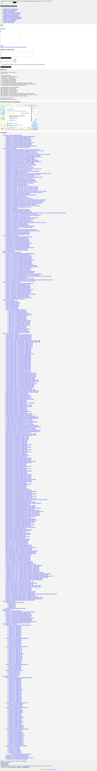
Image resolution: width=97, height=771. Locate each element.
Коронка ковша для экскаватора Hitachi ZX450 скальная (18, 478)
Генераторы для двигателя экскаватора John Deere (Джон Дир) (20, 142)
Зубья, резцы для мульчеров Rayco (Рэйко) (17, 329)
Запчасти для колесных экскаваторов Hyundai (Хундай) (18, 286)
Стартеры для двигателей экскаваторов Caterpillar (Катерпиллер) (20, 611)
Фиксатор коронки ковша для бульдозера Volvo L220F (18, 580)
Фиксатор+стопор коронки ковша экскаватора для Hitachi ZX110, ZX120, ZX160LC (24, 597)
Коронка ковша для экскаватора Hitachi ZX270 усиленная (19, 476)
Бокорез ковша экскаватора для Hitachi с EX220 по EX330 (19, 405)
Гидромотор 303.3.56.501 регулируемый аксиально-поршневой (20, 157)
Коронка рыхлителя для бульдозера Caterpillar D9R (17, 540)
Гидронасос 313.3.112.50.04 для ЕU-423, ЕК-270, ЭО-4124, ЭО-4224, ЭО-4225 (23, 215)
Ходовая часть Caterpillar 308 (14, 678)
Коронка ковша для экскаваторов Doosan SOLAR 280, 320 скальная (21, 493)
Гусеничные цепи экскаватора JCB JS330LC (21, 754)
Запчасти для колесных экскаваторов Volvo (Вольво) (17, 296)
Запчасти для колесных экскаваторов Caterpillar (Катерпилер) (19, 283)
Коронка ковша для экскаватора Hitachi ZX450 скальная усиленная (21, 479)
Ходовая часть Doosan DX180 (15, 705)
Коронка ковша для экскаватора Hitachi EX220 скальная (18, 457)
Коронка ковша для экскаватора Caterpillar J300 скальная (18, 444)
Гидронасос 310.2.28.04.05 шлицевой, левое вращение (18, 193)
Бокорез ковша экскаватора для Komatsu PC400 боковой (18, 411)
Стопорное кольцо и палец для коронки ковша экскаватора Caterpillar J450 (22, 570)
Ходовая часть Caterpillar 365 (14, 699)
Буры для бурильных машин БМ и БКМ (15, 602)
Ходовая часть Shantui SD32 (14, 669)
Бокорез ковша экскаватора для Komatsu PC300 (16, 408)
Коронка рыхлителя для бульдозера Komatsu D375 (17, 542)
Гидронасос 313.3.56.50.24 (12, 228)
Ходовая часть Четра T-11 (14, 671)
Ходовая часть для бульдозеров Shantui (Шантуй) (17, 664)
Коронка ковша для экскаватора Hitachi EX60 (16, 464)
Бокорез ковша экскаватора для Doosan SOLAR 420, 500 (18, 398)
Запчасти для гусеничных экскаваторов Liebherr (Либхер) (19, 263)
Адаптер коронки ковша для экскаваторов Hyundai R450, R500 (20, 387)
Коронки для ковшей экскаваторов (11, 16)
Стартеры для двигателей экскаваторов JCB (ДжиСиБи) (18, 616)
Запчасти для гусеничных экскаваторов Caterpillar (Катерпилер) (20, 253)
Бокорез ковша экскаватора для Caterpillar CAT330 (17, 393)
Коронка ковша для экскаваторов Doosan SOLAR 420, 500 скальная (21, 498)
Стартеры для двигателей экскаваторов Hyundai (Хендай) (19, 615)
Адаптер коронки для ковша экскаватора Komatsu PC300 (18, 335)
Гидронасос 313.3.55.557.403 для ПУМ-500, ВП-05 (17, 224)
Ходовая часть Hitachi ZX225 (14, 715)
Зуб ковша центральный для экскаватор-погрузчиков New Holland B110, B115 (23, 426)
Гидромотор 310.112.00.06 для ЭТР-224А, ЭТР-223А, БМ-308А (20, 162)
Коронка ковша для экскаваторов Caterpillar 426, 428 (17, 488)
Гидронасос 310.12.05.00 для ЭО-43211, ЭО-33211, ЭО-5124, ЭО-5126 (21, 190)
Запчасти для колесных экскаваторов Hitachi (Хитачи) (18, 285)
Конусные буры (12, 603)
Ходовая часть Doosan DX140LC (15, 703)
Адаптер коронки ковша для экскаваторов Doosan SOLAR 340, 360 (21, 375)
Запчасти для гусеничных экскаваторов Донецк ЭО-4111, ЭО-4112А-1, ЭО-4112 (24, 273)
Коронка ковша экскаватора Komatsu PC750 (16, 537)
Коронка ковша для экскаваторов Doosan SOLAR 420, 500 (19, 497)
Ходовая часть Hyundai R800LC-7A (16, 744)
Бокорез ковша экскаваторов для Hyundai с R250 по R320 (19, 414)
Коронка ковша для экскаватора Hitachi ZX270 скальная (18, 475)
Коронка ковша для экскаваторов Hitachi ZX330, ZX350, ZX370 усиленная (22, 512)
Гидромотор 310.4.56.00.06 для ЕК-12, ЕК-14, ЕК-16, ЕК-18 (19, 178)
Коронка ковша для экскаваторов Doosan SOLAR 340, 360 (19, 494)
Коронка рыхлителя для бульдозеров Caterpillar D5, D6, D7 (19, 545)
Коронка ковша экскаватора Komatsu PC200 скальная (18, 530)
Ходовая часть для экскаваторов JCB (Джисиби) (17, 745)
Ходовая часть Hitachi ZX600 (14, 724)
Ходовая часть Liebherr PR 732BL (15, 653)
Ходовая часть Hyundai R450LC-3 (16, 740)
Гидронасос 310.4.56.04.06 (12, 208)
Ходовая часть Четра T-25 (14, 675)
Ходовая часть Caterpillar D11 (15, 628)
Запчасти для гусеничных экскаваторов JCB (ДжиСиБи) (18, 258)
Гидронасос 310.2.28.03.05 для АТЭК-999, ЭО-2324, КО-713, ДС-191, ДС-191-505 (24, 192)
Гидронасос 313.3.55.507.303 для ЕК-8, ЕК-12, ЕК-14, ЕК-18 (19, 221)
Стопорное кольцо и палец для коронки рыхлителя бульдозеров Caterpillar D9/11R (24, 579)
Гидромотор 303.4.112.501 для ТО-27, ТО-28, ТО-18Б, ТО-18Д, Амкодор (22, 160)
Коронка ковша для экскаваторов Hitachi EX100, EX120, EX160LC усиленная (23, 503)
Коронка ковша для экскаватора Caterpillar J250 (16, 442)
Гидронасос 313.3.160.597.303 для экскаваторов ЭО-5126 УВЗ (20, 218)
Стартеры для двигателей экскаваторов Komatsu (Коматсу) (19, 620)
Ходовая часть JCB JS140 (14, 749)
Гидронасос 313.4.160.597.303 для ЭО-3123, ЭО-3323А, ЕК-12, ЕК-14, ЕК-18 (23, 230)
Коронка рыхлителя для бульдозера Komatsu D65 (17, 543)
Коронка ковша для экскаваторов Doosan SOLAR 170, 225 (19, 490)
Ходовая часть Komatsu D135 (15, 639)
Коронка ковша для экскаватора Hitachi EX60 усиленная (18, 466)
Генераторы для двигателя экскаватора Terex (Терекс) (18, 147)
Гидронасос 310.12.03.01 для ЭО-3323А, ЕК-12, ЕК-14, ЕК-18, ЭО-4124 (22, 187)
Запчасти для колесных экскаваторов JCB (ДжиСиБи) (18, 288)
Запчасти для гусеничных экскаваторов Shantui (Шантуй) (19, 267)
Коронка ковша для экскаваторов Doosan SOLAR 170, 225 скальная (21, 491)
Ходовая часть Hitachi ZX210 (14, 714)
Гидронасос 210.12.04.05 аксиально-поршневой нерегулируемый (20, 180)
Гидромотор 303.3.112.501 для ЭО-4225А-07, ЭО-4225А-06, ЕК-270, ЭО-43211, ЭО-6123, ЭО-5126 (28, 154)
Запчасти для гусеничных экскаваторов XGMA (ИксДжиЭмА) (20, 272)
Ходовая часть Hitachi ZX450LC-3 (16, 721)
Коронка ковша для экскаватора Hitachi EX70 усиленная (18, 468)
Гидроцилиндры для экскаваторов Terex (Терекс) (17, 248)
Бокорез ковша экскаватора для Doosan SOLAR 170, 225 (18, 395)
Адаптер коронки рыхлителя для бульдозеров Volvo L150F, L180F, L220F (22, 390)
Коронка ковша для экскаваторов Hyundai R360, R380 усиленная (20, 522)
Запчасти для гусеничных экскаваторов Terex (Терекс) (18, 269)
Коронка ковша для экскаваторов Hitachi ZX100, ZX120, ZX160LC (21, 505)
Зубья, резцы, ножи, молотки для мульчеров (16, 309)
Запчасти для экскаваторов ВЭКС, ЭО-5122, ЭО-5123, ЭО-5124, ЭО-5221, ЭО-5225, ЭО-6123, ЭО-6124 (29, 279)
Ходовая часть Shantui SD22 (14, 666)
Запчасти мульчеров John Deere (13, 303)
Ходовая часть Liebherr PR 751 (15, 658)
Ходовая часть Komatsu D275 (15, 641)
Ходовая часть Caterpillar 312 (14, 681)
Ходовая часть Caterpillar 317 (14, 684)
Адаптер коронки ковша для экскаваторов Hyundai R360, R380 (20, 386)
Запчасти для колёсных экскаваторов (11, 12)
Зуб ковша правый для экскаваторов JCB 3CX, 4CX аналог (19, 423)
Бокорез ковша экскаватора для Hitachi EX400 (16, 401)
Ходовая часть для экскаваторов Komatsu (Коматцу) (17, 755)
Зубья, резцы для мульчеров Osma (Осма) (17, 327)
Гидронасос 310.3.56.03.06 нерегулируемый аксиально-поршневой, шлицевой (23, 203)
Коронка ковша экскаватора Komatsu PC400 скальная (18, 536)
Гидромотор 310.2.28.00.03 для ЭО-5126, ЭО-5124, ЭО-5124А (20, 167)
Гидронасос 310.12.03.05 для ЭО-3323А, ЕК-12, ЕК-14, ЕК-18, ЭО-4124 (22, 188)
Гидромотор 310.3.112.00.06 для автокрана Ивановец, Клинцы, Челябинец (22, 171)
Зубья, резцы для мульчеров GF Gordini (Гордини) (19, 320)
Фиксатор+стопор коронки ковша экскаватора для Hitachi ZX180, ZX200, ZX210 (24, 598)
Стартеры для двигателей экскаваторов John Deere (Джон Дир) (20, 617)
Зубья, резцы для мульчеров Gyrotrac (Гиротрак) (19, 322)
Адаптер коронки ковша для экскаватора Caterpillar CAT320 (19, 344)
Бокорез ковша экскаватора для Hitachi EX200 (16, 400)
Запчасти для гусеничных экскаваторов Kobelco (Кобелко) (19, 260)
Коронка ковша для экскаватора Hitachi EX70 (16, 467)
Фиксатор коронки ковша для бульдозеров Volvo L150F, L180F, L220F (21, 583)
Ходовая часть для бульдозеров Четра (14, 670)
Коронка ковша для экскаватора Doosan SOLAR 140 (17, 455)
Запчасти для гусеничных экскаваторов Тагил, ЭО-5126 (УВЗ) (20, 278)
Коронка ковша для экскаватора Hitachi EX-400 (16, 456)
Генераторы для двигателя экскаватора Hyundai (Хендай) (19, 140)
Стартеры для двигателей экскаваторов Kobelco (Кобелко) (19, 619)
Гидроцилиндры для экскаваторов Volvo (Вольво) (17, 249)
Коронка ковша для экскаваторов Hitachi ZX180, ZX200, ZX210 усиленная (22, 510)
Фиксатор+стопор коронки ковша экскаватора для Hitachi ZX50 (20, 599)
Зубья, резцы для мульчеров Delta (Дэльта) (17, 315)
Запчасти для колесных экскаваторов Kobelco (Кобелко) (18, 290)
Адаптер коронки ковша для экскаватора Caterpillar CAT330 (19, 346)
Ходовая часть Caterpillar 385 (14, 701)
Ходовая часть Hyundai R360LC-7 (16, 738)
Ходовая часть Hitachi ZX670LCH (16, 726)
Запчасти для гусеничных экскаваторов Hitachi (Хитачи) (18, 255)
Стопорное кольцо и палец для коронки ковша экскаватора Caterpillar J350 (22, 567)
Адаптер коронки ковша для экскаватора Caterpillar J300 (18, 347)
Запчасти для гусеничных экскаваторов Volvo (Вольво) (18, 270)
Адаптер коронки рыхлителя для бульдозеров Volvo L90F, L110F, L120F (22, 392)
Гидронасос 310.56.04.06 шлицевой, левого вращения (18, 210)
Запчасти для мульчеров (8, 22)
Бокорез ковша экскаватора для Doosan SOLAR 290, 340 (18, 396)
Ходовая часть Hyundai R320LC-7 (16, 737)
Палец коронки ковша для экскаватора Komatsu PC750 (18, 559)
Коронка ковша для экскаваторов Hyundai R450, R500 (18, 523)
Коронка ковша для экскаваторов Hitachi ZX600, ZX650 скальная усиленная (23, 515)
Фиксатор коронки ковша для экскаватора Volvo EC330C (18, 589)
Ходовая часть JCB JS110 (14, 746)
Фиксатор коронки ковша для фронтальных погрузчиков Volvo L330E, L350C (23, 586)
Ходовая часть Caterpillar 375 (14, 700)
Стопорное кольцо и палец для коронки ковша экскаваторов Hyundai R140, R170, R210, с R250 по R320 (29, 576)
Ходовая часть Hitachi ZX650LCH (16, 725)
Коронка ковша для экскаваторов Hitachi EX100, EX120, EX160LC (21, 502)
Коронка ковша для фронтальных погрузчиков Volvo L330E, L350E (21, 435)
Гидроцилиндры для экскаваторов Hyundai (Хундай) (17, 240)
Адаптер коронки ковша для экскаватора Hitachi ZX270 (18, 363)
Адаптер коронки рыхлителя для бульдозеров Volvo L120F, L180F (20, 389)
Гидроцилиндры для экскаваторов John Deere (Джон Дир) (19, 242)
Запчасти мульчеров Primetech (12, 306)
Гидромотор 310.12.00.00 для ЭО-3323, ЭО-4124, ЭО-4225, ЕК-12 (20, 163)
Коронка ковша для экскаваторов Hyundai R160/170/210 (18, 517)
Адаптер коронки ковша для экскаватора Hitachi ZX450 (18, 365)
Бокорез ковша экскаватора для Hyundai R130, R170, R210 (19, 406)
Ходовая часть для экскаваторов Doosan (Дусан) (16, 702)
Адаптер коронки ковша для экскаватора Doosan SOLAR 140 (19, 353)
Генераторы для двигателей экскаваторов (12, 17)
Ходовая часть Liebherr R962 (14, 663)
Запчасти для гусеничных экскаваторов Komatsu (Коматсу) (19, 261)
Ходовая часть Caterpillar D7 (14, 634)
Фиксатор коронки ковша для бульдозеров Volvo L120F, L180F (20, 582)
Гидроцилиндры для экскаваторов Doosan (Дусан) (17, 237)
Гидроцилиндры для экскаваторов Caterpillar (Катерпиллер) (19, 236)
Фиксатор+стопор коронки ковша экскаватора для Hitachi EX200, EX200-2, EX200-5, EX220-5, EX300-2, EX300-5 (31, 594)
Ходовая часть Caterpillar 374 (14, 626)
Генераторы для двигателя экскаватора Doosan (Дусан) (18, 137)
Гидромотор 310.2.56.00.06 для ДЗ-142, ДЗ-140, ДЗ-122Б (18, 169)
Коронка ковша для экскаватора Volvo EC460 (16, 487)
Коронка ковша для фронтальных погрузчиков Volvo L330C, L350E (21, 433)
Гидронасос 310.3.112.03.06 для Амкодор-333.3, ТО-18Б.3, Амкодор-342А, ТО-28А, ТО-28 (26, 199)
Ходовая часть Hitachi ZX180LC (15, 712)
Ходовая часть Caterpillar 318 (14, 686)
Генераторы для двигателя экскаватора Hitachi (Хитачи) (18, 138)
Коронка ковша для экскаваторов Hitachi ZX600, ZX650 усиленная (21, 516)
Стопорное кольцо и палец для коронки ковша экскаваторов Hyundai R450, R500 (24, 578)
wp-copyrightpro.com (53, 769)
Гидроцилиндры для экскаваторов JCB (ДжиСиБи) (17, 241)
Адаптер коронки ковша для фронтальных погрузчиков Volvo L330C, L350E (23, 340)
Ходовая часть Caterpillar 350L (15, 697)
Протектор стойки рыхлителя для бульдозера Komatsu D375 (19, 562)
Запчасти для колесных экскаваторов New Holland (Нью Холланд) (21, 294)
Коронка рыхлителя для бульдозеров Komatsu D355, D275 (19, 546)
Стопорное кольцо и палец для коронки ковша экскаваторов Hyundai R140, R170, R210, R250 (27, 574)
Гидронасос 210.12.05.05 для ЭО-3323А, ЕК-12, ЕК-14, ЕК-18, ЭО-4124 (22, 181)
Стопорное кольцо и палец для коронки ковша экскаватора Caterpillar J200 (22, 566)
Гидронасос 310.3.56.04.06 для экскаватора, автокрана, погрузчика (21, 204)
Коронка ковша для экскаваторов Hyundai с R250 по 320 (18, 525)
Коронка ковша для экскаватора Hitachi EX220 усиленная (13, 47)
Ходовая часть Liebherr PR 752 (15, 659)
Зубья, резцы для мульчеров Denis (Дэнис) (17, 316)
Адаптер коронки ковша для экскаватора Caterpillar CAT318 (19, 343)
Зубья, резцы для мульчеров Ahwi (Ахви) (17, 310)
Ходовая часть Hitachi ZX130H (15, 709)
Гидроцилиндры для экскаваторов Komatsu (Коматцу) (18, 245)
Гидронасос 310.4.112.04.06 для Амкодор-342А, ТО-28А (18, 206)
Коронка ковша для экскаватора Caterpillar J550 (16, 453)
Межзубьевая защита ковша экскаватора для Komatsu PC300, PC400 (21, 553)
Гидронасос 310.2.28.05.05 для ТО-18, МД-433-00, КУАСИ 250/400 (21, 194)
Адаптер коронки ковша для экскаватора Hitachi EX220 (18, 355)
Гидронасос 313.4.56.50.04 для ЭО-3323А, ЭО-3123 (17, 234)
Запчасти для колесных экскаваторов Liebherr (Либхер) (18, 292)
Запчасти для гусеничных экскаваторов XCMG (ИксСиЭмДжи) (20, 271)
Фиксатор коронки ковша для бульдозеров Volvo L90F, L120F (19, 584)
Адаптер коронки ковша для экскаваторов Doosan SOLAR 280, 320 (21, 374)
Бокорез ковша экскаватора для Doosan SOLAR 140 (17, 394)
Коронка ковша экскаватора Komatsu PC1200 (16, 528)
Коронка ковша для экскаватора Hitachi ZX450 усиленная (19, 480)
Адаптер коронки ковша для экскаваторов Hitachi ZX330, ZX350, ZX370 (22, 381)
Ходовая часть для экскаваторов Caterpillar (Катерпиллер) (19, 677)
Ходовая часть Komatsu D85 (14, 645)
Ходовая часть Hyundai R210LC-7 (16, 733)
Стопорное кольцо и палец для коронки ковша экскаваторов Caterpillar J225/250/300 (25, 572)
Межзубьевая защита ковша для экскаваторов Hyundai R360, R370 (21, 552)
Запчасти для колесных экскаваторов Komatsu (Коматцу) (18, 291)
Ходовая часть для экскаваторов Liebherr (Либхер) (17, 756)
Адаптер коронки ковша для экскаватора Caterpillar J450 (18, 351)
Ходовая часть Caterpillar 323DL (15, 689)
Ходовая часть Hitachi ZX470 (14, 723)
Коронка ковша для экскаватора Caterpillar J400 (16, 448)
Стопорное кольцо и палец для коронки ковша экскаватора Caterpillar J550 (22, 571)
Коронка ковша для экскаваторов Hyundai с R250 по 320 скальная (20, 527)
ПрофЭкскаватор (9, 6)
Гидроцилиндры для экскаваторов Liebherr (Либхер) (17, 246)
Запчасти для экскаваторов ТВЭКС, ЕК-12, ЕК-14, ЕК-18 (19, 297)
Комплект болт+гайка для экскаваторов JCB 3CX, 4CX (18, 432)
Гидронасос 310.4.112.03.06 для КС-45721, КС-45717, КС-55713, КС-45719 (22, 205)
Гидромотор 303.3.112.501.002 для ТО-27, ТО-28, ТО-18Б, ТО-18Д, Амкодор (23, 155)
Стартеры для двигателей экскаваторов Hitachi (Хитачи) (18, 614)
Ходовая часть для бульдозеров (10, 10)
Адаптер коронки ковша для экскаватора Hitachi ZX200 (18, 362)
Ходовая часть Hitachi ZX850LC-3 (16, 727)
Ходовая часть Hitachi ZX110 (14, 708)
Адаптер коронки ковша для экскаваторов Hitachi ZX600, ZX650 (20, 382)
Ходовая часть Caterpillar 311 (14, 680)
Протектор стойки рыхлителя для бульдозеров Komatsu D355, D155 (21, 564)
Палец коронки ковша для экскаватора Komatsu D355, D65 (19, 554)
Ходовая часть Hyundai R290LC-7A (16, 736)
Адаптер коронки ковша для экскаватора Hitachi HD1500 (18, 359)
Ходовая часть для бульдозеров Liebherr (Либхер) (17, 646)
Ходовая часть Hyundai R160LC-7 (16, 732)
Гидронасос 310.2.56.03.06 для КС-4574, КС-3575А (17, 197)
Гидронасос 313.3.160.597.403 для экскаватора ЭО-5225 (18, 220)
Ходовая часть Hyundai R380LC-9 (16, 739)
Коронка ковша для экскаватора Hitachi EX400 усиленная (19, 462)
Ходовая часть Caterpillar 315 (14, 683)
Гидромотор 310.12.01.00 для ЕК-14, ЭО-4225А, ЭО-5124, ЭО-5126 (21, 165)
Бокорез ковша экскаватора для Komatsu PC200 (16, 407)
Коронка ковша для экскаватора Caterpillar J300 (16, 443)
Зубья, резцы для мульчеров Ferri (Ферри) (17, 319)
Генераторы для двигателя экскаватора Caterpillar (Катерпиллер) (20, 136)
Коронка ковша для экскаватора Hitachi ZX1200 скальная (18, 474)
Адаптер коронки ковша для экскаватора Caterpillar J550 (18, 352)
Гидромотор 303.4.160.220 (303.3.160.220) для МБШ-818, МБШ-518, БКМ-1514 (23, 161)
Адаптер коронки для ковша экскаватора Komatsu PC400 (18, 337)
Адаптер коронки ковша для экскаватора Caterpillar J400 (18, 350)
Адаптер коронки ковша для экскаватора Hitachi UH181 (18, 361)
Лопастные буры (12, 604)
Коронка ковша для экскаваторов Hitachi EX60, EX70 (18, 504)
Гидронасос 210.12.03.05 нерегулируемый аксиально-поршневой (20, 179)
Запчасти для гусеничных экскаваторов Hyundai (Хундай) (19, 257)
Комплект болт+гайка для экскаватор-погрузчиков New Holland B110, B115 (23, 431)
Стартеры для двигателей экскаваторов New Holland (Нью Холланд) (21, 621)
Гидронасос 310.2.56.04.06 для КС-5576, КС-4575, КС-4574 (19, 198)
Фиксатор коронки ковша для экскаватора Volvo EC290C (18, 588)
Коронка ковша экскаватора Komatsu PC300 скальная (18, 533)
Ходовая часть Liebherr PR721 (15, 662)
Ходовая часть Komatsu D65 (14, 644)
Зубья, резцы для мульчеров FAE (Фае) (17, 318)
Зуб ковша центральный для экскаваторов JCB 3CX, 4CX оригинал (21, 429)
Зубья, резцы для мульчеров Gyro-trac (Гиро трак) (19, 321)
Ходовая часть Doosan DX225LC (15, 706)
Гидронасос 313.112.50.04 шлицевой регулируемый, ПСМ (19, 211)
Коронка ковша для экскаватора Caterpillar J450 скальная (18, 451)
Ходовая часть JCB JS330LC (14, 752)
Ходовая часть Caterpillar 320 (14, 687)
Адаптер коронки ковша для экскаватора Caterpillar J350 (18, 349)
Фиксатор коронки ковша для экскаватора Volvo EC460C (18, 590)
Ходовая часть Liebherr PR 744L (15, 657)
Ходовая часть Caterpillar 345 (14, 695)
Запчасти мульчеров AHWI (12, 301)
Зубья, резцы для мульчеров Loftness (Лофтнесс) (19, 324)
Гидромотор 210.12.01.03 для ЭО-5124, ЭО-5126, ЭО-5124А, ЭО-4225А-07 (22, 149)
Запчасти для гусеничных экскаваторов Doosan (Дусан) (18, 254)
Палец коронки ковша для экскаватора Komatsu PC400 (18, 558)
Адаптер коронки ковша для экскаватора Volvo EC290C (18, 369)
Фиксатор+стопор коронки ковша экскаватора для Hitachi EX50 (20, 595)
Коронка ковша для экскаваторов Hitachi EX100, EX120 (18, 500)
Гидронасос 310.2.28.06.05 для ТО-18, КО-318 (16, 196)
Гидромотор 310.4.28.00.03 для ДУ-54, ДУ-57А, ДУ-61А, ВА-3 (20, 175)
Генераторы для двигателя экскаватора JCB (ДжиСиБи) (18, 141)
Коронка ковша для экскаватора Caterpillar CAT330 (17, 439)
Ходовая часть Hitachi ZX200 (14, 713)
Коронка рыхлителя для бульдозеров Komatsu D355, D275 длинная (21, 547)
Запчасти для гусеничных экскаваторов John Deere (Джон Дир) (20, 259)
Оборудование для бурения (9, 21)
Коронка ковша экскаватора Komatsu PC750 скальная (18, 539)
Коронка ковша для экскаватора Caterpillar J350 (16, 445)
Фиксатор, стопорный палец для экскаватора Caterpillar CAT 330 (20, 592)
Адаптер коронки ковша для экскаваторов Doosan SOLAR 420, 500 (21, 376)
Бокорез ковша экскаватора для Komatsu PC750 (16, 412)
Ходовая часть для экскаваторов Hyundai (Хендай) (17, 729)
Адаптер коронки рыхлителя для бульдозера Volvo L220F (18, 388)
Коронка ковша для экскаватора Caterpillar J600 (16, 454)
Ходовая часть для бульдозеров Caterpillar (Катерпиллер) (18, 625)
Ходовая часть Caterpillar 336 (14, 694)
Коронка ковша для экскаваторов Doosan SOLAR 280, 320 (19, 492)
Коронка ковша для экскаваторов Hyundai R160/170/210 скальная (20, 518)
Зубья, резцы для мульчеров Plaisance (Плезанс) (19, 328)
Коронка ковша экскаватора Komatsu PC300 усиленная (18, 534)
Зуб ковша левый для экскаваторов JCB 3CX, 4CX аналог (19, 419)
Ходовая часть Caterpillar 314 (14, 682)
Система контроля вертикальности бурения (15, 608)
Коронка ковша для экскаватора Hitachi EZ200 (16, 469)
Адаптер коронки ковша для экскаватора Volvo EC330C (18, 370)
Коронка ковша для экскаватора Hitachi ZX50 (16, 482)
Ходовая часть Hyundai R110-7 (15, 730)
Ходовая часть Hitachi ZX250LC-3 (16, 717)
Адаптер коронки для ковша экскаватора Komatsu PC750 (18, 338)
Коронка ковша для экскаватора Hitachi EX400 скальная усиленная (21, 461)
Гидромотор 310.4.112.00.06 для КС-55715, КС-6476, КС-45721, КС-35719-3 (23, 174)
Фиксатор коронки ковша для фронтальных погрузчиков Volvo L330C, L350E (23, 585)
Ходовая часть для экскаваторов (10, 9)
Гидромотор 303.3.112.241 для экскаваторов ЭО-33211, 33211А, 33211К (22, 153)
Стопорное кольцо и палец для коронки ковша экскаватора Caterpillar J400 (22, 568)
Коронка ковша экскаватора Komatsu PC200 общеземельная (19, 529)
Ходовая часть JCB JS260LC (14, 751)
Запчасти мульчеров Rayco (12, 307)
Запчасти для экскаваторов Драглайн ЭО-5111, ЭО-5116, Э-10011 (20, 280)
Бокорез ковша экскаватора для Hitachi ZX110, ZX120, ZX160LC (20, 402)
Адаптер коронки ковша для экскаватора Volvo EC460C (18, 371)
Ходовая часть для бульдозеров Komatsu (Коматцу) (17, 638)
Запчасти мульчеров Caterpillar (12, 302)
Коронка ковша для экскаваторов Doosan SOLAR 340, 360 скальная (21, 496)
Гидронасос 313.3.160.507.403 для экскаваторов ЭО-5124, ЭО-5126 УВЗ (22, 217)
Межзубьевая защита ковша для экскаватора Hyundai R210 (19, 548)
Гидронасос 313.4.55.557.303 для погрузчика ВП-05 (17, 232)
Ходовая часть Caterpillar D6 (14, 633)
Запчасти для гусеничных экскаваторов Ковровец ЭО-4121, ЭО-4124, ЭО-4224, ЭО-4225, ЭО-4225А (28, 276)
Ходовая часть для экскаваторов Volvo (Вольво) (16, 758)
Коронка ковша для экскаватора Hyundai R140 (16, 485)
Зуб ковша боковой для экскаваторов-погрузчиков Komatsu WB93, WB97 (22, 417)
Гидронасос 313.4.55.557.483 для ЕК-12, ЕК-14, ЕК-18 (18, 233)
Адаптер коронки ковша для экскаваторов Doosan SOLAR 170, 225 (21, 372)
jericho (2, 45)
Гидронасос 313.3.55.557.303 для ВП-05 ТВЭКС (16, 223)
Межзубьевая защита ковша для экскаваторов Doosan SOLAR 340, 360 (22, 551)
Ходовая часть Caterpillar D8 (14, 635)
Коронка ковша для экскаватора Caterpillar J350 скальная (18, 447)
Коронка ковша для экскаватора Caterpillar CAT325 (17, 438)
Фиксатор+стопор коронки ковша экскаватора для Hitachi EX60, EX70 (22, 596)
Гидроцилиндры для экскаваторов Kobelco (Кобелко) (18, 243)
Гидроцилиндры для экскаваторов (11, 15)
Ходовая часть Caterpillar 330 (14, 693)
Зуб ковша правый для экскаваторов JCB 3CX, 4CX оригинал (20, 424)
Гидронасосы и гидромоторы (9, 19)
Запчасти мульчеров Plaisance (12, 304)
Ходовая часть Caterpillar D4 (14, 631)
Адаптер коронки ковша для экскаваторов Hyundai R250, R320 (20, 384)
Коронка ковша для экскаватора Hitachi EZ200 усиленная (19, 470)
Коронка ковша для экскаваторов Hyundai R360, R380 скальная (20, 521)
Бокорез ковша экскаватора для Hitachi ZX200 (16, 404)
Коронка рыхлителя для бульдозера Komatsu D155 (17, 541)
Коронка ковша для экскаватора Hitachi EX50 (16, 463)
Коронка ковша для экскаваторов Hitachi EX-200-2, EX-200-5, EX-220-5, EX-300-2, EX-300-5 (27, 499)
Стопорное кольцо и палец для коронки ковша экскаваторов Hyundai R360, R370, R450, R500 (27, 577)
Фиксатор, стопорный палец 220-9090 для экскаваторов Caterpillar (21, 591)
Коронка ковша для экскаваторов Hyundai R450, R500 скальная (20, 524)
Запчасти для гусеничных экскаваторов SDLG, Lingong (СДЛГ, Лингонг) (22, 266)
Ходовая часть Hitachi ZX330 (14, 719)
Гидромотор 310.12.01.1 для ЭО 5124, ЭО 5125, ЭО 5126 (18, 166)
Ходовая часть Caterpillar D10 (15, 627)
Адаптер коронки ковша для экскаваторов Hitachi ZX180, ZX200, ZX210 (22, 380)
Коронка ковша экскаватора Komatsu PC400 (16, 535)
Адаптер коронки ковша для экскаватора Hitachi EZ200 (18, 358)
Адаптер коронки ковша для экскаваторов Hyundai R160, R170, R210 (21, 383)
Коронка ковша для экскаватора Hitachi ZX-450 (16, 473)
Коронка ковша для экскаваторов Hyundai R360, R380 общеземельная (21, 519)
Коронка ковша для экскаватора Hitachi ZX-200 (16, 472)
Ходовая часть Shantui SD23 (14, 668)
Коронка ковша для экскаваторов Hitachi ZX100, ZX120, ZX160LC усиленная (23, 507)
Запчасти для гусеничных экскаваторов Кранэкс (17, 277)
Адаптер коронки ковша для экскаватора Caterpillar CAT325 (19, 345)
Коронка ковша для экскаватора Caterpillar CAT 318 (17, 436)
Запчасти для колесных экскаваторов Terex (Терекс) (17, 295)
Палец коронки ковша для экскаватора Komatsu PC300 (18, 556)
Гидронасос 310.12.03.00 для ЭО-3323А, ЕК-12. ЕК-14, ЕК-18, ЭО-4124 (22, 186)
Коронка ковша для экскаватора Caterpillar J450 (16, 450)
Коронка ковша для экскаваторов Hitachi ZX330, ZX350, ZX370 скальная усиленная (25, 511)
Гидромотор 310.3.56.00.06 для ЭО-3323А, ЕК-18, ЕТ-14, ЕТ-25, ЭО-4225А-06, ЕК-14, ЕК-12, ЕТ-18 (28, 173)
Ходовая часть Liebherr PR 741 (15, 654)
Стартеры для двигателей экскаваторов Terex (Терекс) (18, 622)
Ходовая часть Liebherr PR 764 (15, 660)
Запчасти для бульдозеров (9, 11)
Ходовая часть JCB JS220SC (14, 750)
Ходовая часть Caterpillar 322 (14, 688)
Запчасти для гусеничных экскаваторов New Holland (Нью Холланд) (21, 265)
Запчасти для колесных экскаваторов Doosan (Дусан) (18, 284)
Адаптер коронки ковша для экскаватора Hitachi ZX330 (18, 364)
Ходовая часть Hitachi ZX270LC (15, 718)
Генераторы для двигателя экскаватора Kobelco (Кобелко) (19, 143)
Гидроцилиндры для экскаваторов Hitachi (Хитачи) (17, 239)
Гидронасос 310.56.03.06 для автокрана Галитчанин (17, 209)
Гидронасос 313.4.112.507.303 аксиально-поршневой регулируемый (21, 229)
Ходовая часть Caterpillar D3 (14, 629)
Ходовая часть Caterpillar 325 (14, 691)
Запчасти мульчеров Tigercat (12, 308)
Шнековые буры (12, 607)
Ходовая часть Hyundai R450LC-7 (16, 742)
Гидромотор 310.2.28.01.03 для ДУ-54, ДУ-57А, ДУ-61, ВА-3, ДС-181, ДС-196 (23, 168)
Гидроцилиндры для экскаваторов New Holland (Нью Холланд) (20, 247)
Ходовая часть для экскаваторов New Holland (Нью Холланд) (19, 757)
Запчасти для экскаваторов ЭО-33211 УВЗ (15, 298)
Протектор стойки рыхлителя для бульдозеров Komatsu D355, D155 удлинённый (24, 565)
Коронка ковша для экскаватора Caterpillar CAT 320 (17, 437)
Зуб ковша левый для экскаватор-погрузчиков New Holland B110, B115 (22, 418)
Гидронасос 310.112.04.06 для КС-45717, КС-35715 (17, 185)
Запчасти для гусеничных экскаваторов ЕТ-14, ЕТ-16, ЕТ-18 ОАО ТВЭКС (22, 275)
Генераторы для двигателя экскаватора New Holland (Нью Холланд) (21, 145)
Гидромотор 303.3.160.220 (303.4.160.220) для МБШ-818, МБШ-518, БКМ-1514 (23, 156)
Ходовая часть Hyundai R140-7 (15, 731)
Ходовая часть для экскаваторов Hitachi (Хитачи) (17, 707)
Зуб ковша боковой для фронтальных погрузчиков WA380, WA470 (21, 415)
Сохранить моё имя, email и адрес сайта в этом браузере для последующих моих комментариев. (23, 64)
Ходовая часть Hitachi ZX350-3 (15, 720)
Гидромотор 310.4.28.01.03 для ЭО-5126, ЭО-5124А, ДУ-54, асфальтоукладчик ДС (24, 177)
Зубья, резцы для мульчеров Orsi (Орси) (17, 326)
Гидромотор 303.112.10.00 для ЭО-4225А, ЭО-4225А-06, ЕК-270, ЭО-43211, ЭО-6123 (25, 150)
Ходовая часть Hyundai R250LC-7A (16, 734)
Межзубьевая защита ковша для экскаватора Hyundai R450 (19, 549)
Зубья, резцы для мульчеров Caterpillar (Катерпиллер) (20, 314)
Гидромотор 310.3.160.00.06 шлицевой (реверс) (16, 172)
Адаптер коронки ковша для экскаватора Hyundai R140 (18, 368)
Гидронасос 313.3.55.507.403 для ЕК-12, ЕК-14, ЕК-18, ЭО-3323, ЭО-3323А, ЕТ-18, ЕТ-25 (26, 222)
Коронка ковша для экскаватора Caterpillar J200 (16, 441)
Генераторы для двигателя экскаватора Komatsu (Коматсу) (19, 144)
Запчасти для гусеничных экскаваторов (12, 13)
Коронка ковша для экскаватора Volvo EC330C (16, 486)
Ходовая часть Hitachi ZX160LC (15, 711)
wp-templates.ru (25, 767)
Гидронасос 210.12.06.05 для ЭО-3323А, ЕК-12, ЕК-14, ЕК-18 (20, 183)
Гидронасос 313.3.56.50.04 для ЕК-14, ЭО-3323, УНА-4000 (19, 227)
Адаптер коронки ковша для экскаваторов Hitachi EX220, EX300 (20, 378)
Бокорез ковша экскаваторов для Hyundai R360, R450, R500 (19, 413)
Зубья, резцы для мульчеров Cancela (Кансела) (18, 313)
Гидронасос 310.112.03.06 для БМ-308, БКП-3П (16, 184)
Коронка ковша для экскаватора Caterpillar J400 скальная (18, 449)
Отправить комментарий (6, 57)
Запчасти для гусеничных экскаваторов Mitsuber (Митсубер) (19, 264)
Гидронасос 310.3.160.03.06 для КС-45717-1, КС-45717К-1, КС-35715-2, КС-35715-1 (25, 202)
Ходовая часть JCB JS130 (14, 748)
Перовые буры (11, 605)
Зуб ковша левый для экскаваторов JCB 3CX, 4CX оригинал (19, 420)
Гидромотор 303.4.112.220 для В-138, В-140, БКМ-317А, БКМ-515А (21, 159)
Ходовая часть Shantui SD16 (14, 665)
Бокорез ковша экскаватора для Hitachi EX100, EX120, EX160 (20, 399)
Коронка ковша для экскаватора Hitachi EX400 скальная (18, 460)
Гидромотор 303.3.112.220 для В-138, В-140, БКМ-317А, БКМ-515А (21, 151)
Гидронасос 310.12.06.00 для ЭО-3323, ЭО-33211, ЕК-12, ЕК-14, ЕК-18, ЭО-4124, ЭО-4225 (26, 191)
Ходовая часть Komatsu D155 (15, 640)
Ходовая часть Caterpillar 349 (14, 696)
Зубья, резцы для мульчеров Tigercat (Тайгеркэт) (19, 332)
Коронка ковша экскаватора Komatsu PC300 (16, 531)
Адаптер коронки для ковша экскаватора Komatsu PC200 (18, 334)
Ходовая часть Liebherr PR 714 (15, 648)
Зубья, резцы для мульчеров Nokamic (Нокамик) (19, 325)
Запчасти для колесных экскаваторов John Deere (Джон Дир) (19, 289)
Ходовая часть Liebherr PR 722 (15, 650)
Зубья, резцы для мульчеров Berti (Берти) (17, 312)
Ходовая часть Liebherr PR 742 (15, 656)
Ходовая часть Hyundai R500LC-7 (16, 743)
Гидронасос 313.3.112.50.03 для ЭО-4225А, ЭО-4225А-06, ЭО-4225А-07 (22, 214)
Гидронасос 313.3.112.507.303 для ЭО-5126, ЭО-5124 (18, 216)
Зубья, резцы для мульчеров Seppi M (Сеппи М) (19, 331)
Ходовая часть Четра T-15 (14, 672)
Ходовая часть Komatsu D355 (15, 642)
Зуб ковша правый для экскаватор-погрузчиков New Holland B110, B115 (22, 421)
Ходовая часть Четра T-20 (14, 674)
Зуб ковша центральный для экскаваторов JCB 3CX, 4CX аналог (20, 427)
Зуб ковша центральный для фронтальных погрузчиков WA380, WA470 (22, 425)
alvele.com (19, 767)
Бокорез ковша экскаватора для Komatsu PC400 (16, 410)
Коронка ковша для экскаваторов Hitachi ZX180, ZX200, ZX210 (20, 509)
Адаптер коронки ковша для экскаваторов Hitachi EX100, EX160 (20, 377)
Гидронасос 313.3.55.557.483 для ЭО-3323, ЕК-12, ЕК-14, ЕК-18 (20, 226)
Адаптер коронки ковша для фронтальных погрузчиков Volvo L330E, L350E (23, 341)
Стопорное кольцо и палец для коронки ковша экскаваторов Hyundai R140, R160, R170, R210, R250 (28, 573)
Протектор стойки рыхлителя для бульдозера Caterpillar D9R (19, 561)
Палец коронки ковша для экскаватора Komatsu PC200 (18, 555)
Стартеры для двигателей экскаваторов (12, 18)
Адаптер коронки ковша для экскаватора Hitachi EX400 (18, 356)
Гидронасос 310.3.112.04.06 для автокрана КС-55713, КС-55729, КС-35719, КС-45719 (25, 200)
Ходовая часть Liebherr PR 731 (15, 652)
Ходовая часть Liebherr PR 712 (15, 647)
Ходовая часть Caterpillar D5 (14, 632)
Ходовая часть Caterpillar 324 (14, 690)
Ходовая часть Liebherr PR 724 (15, 651)
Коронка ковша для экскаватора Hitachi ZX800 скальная (18, 484)
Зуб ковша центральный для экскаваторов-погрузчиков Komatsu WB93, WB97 (23, 430)
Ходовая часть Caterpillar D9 (14, 637)
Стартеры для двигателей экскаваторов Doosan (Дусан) (18, 613)
